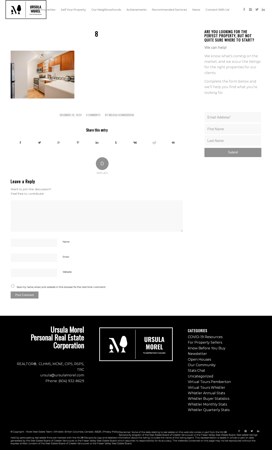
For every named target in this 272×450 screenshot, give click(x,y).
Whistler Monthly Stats (207, 404)
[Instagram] (250, 9)
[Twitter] (257, 9)
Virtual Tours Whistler (206, 388)
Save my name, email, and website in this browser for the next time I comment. (61, 287)
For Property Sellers (205, 342)
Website (67, 271)
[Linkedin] (263, 9)
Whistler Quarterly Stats (209, 410)
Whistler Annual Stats (206, 393)
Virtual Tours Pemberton (209, 382)
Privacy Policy (111, 431)
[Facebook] (244, 9)
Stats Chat (196, 371)
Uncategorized (200, 376)
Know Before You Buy (206, 348)
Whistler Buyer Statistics (208, 399)
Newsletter (197, 354)
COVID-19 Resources (205, 337)
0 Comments (93, 115)
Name (66, 241)
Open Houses (199, 359)
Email (66, 256)
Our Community (202, 365)
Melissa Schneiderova (121, 115)
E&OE (98, 431)
